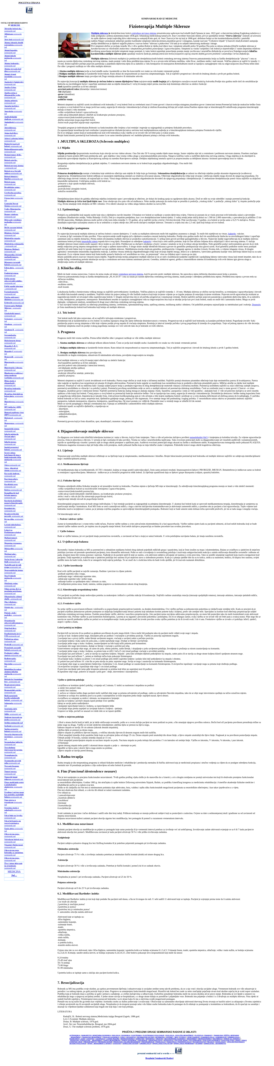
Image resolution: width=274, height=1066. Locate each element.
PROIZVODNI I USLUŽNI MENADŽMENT (126, 1042)
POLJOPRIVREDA (195, 1040)
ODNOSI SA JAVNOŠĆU (232, 1039)
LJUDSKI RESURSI (112, 1039)
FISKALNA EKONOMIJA (111, 1037)
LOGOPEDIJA (100, 1039)
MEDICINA (14, 871)
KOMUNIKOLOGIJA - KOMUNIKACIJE (214, 1037)
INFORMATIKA (160, 1037)
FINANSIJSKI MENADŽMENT (91, 1037)
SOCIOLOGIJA (220, 1042)
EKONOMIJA (125, 1035)
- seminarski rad (13, 30)
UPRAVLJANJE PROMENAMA (184, 1043)
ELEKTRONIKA (136, 1035)
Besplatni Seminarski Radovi (159, 1058)
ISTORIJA (182, 1037)
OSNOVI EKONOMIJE (129, 1040)
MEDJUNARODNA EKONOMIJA (175, 1039)
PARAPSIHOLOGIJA (155, 1040)
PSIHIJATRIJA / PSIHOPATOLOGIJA (179, 1042)
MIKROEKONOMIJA (205, 1039)
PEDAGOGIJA (168, 1040)
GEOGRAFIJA (131, 1037)
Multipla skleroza (99, 33)
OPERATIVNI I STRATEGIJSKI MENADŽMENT (86, 1040)
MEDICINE (15, 25)
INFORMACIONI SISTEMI (145, 1037)
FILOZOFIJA (199, 1035)
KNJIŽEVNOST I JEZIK (77, 1039)
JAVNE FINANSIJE (193, 1037)
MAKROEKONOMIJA (128, 1039)
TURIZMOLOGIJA (145, 1043)
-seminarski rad (14, 39)
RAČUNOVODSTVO (199, 1042)
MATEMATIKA (150, 1039)
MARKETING (140, 1039)
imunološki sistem (89, 241)
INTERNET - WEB (172, 1037)
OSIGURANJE (142, 1040)
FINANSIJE (208, 1035)
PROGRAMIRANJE (148, 1042)
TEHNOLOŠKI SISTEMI (130, 1043)
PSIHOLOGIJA (161, 1042)
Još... (14, 875)
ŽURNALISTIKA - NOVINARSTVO (215, 1043)
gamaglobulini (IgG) (199, 437)
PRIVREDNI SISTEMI (105, 1042)
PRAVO (237, 1040)
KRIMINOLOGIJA (233, 1037)
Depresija (256, 304)
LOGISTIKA (90, 1039)
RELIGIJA (210, 1042)
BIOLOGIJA (116, 1035)
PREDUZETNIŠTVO (90, 1042)
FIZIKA (122, 1037)
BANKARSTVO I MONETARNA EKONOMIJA (96, 1035)
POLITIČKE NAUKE (181, 1040)
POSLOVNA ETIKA (227, 1040)
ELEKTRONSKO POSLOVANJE (153, 1035)
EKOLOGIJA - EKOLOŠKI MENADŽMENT (179, 1035)
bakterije (232, 233)
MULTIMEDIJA (217, 1039)
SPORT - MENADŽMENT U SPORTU (99, 1043)
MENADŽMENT (192, 1039)
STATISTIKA (117, 1043)
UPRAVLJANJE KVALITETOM (162, 1043)
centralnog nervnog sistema (143, 33)
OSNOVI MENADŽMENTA (111, 1040)
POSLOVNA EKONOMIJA (211, 1040)
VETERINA (199, 1043)
